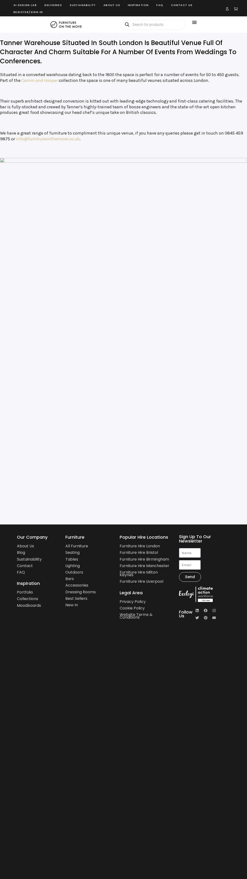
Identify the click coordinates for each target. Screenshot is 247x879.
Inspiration (138, 5)
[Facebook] (205, 610)
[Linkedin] (197, 610)
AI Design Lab (25, 5)
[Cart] (236, 9)
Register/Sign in (28, 12)
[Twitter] (197, 617)
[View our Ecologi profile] (203, 594)
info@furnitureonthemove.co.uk (48, 139)
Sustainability (83, 5)
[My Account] (227, 9)
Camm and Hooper (39, 80)
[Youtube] (214, 617)
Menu (194, 22)
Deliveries (53, 5)
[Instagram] (214, 610)
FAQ (159, 5)
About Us (111, 5)
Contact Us (182, 5)
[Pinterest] (205, 617)
